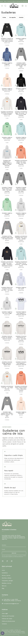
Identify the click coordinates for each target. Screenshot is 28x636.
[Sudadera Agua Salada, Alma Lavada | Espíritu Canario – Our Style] (7, 403)
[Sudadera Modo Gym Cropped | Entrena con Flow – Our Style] (7, 279)
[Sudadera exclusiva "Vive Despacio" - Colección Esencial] (21, 353)
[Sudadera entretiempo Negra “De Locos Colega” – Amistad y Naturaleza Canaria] (7, 253)
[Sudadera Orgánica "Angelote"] (7, 54)
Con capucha (12, 17)
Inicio (3, 570)
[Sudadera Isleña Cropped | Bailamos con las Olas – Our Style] (21, 54)
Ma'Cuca (4, 585)
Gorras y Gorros (6, 575)
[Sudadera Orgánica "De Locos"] (21, 279)
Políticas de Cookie (7, 618)
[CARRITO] (25, 5)
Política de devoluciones (8, 621)
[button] (5, 5)
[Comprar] (1, 35)
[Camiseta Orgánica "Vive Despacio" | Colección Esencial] (21, 303)
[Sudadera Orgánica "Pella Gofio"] (21, 403)
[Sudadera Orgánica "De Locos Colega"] (7, 303)
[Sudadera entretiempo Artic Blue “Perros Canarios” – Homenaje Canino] (21, 253)
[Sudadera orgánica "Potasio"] (7, 205)
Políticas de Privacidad (8, 616)
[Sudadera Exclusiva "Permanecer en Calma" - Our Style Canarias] (21, 328)
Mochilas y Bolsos (6, 578)
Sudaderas (5, 572)
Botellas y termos (6, 583)
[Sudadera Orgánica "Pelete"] (21, 30)
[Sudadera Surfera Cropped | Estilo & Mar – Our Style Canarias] (7, 228)
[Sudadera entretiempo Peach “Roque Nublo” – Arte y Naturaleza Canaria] (21, 378)
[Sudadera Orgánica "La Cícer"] (21, 80)
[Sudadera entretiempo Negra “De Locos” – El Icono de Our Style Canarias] (21, 103)
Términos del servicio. (19, 556)
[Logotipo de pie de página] (7, 524)
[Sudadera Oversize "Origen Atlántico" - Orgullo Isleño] (7, 353)
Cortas (4, 17)
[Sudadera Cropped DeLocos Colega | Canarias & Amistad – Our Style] (21, 179)
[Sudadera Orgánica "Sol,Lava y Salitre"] (7, 80)
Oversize (21, 17)
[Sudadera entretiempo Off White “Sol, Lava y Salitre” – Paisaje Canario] (21, 228)
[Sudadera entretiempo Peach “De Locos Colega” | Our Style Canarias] (21, 152)
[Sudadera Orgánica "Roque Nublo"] (21, 205)
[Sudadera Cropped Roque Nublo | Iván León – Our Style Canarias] (7, 179)
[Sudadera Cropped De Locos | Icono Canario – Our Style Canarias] (7, 30)
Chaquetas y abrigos (7, 580)
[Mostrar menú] (2, 5)
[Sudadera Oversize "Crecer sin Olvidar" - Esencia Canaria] (7, 328)
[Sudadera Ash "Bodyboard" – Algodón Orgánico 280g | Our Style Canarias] (7, 152)
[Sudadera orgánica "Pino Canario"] (7, 129)
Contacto (4, 623)
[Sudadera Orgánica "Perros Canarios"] (21, 129)
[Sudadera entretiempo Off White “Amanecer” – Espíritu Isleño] (7, 103)
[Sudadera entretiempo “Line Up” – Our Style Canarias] (7, 378)
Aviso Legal (5, 613)
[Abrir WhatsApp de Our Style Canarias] (2, 633)
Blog (3, 588)
